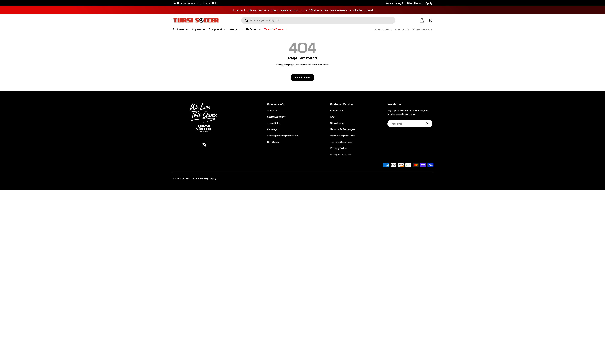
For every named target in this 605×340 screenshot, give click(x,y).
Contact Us (402, 29)
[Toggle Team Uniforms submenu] (285, 29)
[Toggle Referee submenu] (259, 29)
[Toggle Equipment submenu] (225, 29)
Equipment (215, 29)
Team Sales (273, 123)
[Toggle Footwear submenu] (187, 29)
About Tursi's (383, 29)
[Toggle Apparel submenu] (204, 29)
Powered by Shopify (207, 178)
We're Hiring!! (394, 3)
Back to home (302, 77)
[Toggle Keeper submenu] (241, 29)
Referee (251, 29)
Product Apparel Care (342, 135)
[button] (430, 20)
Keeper (234, 29)
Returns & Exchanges (342, 129)
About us (272, 110)
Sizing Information (340, 154)
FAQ (332, 116)
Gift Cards (273, 142)
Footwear (178, 29)
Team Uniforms (273, 29)
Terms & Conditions (341, 142)
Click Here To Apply (419, 3)
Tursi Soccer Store (188, 178)
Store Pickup (337, 123)
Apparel (196, 29)
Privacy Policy (338, 148)
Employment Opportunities (282, 135)
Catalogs (272, 129)
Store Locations (422, 29)
